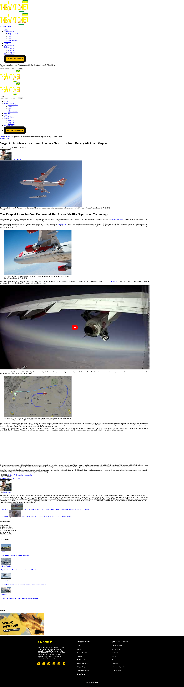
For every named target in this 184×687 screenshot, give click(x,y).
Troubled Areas (116, 670)
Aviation (2, 138)
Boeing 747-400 (13, 475)
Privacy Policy (81, 667)
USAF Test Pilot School (109, 281)
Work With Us (81, 660)
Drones (3, 552)
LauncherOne (62, 224)
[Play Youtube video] (75, 327)
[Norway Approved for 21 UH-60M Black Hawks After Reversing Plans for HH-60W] (6, 578)
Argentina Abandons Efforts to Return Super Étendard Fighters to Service (21, 569)
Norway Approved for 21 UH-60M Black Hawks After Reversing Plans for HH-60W (23, 584)
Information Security (118, 667)
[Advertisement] (74, 447)
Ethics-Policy (81, 674)
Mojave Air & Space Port (118, 219)
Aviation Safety (116, 649)
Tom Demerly (17, 159)
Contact (79, 656)
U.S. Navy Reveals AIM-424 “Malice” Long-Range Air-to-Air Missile (19, 598)
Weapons (4, 594)
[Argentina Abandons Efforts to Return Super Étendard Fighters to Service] (6, 564)
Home (78, 645)
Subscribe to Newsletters (15, 59)
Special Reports (82, 653)
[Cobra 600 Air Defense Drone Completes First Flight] (6, 550)
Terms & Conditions (83, 670)
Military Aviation (6, 566)
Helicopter (115, 653)
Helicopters (4, 580)
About (79, 649)
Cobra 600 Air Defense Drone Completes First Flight (15, 555)
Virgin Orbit (29, 475)
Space (7, 138)
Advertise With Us (82, 663)
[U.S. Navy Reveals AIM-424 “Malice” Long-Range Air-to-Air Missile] (6, 593)
